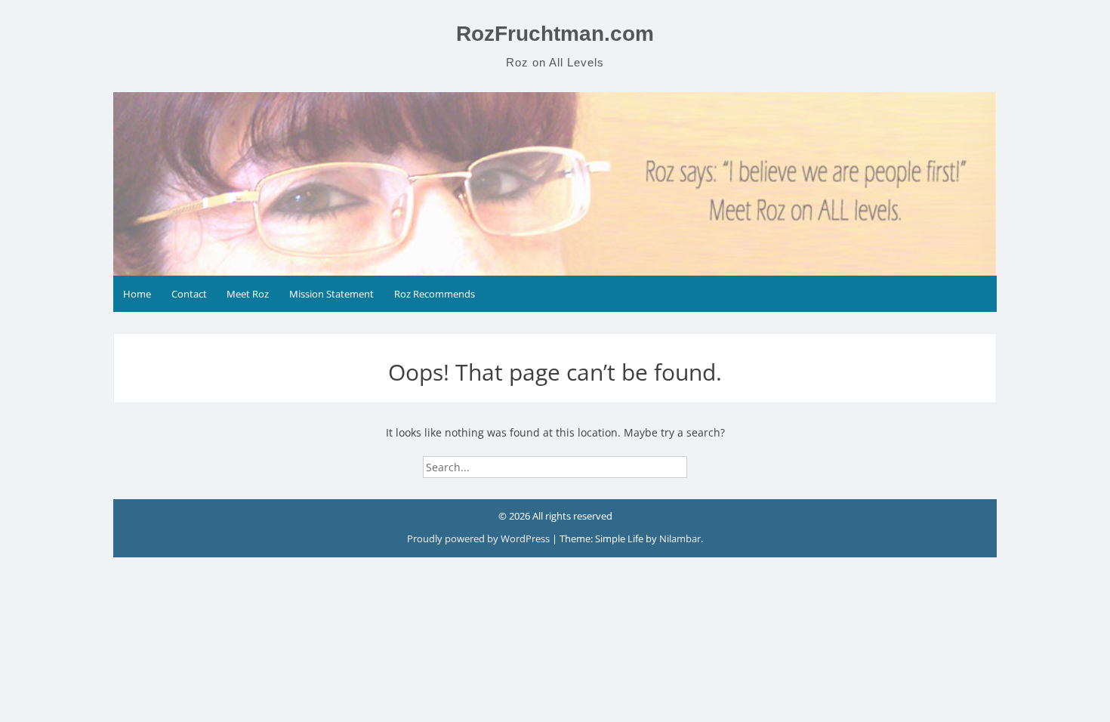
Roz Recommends (434, 294)
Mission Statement (331, 294)
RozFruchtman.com (555, 33)
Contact (189, 294)
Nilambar (680, 538)
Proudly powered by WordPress (479, 538)
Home (137, 294)
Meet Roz (248, 294)
